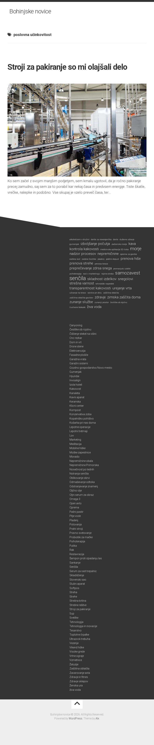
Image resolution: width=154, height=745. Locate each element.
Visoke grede (77, 651)
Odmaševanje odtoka (82, 482)
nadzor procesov (82, 254)
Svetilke (73, 617)
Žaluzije (73, 664)
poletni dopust (112, 259)
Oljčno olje (75, 490)
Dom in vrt (75, 342)
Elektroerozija (77, 350)
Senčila (73, 566)
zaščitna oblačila (111, 293)
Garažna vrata (77, 359)
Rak (71, 549)
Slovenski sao (77, 579)
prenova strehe (81, 263)
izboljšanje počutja (95, 244)
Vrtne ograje (76, 655)
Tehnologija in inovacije (83, 626)
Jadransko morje (119, 244)
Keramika (75, 401)
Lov (71, 435)
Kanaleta (74, 393)
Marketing (75, 439)
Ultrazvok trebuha (79, 638)
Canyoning (75, 325)
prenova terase (101, 264)
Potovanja (75, 524)
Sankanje (74, 562)
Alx (97, 718)
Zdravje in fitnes (78, 677)
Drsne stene (76, 346)
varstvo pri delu (95, 293)
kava (132, 244)
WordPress (75, 718)
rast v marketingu (91, 274)
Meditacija (75, 443)
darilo (115, 239)
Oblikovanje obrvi (79, 477)
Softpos (74, 588)
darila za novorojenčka (101, 239)
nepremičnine (108, 254)
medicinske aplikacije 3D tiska (114, 249)
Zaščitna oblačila (79, 668)
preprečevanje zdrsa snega (90, 268)
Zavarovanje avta (79, 672)
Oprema (74, 507)
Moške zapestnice (80, 452)
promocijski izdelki (122, 268)
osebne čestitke (89, 259)
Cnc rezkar (75, 337)
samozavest (127, 273)
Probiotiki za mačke (81, 537)
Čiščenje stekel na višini (82, 333)
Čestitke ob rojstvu (80, 329)
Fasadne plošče (78, 354)
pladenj (101, 259)
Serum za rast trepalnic (83, 571)
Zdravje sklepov (78, 681)
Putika (73, 545)
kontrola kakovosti (84, 249)
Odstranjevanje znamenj (83, 486)
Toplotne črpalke (79, 634)
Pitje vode (75, 515)
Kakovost (75, 388)
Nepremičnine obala (81, 460)
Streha (73, 592)
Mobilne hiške (77, 448)
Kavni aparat (76, 397)
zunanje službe (81, 302)
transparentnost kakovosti (90, 288)
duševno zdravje (127, 239)
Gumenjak (75, 371)
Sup (71, 613)
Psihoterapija (77, 541)
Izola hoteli (75, 384)
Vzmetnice (75, 660)
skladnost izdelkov (101, 279)
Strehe (73, 596)
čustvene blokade (77, 307)
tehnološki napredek (105, 284)
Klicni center (76, 405)
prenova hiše (131, 259)
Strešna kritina (77, 600)
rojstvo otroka (107, 274)
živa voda (94, 307)
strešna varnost (81, 283)
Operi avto (75, 503)
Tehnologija (76, 622)
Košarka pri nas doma (82, 422)
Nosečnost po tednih (81, 469)
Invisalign (75, 380)
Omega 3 (74, 498)
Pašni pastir (76, 511)
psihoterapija (75, 274)
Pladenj (73, 520)
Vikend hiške (76, 647)
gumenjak (74, 244)
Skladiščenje (76, 575)
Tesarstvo (75, 630)
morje (135, 249)
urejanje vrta (122, 288)
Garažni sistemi (78, 363)
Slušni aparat (77, 583)
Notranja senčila (79, 473)
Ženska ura (76, 685)
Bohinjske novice (30, 11)
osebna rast (74, 259)
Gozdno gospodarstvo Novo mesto (90, 367)
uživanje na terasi (77, 293)
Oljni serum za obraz (81, 494)
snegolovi (125, 279)
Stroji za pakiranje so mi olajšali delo (67, 67)
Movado (74, 456)
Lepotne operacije (79, 427)
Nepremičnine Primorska (84, 465)
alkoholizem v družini (79, 239)
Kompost (75, 410)
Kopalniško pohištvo (81, 418)
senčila (77, 278)
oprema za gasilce (128, 254)
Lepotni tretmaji (78, 431)
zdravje (100, 297)
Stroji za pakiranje (79, 609)
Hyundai (74, 376)
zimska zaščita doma (123, 297)
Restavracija (76, 554)
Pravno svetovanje (80, 532)
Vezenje (74, 643)
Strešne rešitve (77, 605)
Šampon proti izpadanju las (85, 558)
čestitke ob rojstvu (118, 302)
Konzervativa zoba (80, 414)
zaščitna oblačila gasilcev (81, 297)
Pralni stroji (76, 528)
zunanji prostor (101, 302)
